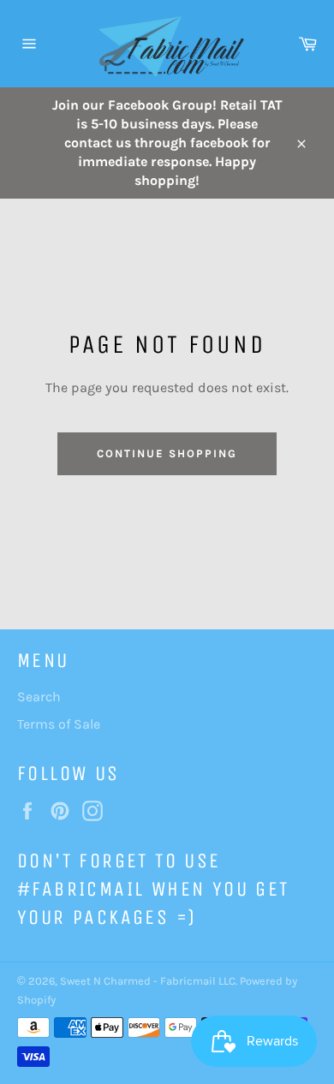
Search (39, 696)
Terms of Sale (58, 724)
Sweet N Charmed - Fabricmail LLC (148, 980)
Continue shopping (166, 453)
